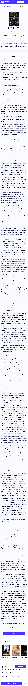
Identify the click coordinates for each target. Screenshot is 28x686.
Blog (3, 672)
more (2, 47)
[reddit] (11, 669)
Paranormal (7, 10)
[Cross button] (26, 2)
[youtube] (19, 669)
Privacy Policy (12, 676)
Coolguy (10, 50)
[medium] (16, 669)
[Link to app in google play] (6, 666)
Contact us (11, 672)
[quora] (13, 669)
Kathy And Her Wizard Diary (5, 658)
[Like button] (25, 683)
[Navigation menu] (26, 6)
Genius (3, 50)
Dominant (17, 50)
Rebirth (23, 50)
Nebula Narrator (14, 30)
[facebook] (2, 669)
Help (6, 672)
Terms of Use (4, 676)
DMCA (18, 676)
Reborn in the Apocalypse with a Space (16, 659)
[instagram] (5, 669)
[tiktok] (8, 669)
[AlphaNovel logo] (6, 6)
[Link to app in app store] (2, 667)
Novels (2, 10)
